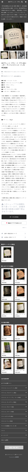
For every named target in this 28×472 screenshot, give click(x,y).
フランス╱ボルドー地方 (7, 407)
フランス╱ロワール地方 (7, 411)
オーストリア (4, 435)
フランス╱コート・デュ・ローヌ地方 (11, 397)
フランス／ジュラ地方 (7, 421)
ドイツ (3, 430)
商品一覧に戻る (14, 447)
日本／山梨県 (4, 440)
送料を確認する (17, 76)
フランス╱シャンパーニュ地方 (9, 388)
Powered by (12, 457)
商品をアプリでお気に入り (15, 223)
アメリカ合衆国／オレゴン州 (8, 426)
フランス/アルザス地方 (7, 416)
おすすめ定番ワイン (6, 383)
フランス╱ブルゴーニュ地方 (8, 392)
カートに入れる (14, 217)
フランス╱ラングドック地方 (8, 402)
